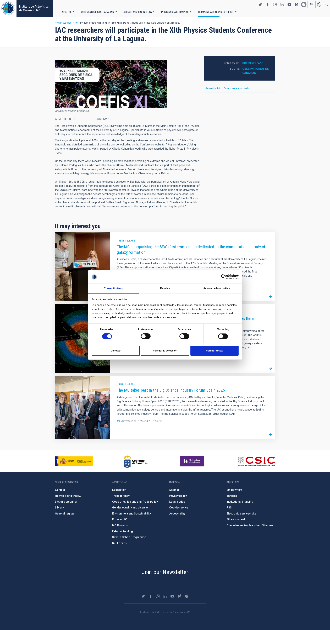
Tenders (232, 495)
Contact (60, 489)
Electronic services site (241, 513)
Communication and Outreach (216, 12)
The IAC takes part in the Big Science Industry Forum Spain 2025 (171, 390)
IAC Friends (119, 543)
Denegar (116, 350)
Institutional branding (240, 501)
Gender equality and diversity (130, 507)
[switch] (146, 336)
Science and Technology (137, 12)
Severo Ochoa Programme (129, 537)
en (311, 4)
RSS (229, 507)
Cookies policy (178, 507)
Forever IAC (119, 519)
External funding (122, 531)
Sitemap (174, 489)
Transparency (121, 495)
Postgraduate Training (175, 12)
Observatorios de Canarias (97, 12)
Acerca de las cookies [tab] (216, 288)
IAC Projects (120, 525)
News (76, 22)
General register (65, 513)
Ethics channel (236, 519)
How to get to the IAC (68, 495)
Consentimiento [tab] (113, 288)
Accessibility (177, 513)
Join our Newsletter (165, 572)
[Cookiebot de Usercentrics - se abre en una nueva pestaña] (223, 277)
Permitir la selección (165, 350)
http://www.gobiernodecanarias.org (136, 461)
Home (58, 22)
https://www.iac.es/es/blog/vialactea (303, 4)
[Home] (8, 8)
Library (59, 507)
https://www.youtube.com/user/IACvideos (289, 4)
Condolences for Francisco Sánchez (250, 525)
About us (67, 12)
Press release (252, 63)
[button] (111, 84)
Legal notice (177, 501)
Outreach (67, 22)
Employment (234, 489)
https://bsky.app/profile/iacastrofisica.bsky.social (296, 4)
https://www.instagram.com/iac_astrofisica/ (274, 4)
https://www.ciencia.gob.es (74, 461)
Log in (319, 4)
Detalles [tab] (165, 288)
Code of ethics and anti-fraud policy (135, 501)
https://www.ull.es (192, 461)
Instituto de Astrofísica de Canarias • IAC (33, 8)
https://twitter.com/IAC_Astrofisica (260, 4)
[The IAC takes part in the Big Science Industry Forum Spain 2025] (270, 434)
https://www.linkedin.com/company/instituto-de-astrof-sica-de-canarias (282, 4)
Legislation (119, 489)
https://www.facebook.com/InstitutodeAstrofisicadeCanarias (267, 4)
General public (213, 88)
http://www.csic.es (256, 461)
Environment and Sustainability (131, 513)
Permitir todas (214, 350)
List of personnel (66, 501)
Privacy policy (178, 495)
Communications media (237, 88)
